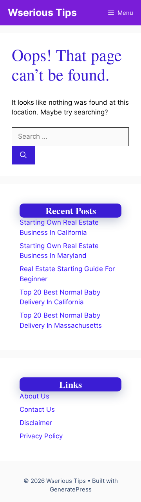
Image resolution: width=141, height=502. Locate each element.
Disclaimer (36, 423)
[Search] (23, 155)
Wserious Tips (42, 12)
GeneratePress (71, 489)
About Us (34, 396)
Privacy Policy (41, 436)
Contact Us (37, 409)
